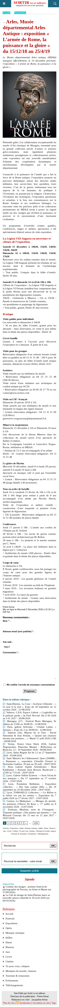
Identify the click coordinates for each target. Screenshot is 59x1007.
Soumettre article (29, 870)
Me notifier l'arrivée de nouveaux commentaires (31, 684)
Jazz (4, 831)
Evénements (32, 834)
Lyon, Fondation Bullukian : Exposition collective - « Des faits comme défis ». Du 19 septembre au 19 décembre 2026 (29, 787)
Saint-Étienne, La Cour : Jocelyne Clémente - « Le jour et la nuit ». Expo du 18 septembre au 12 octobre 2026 (29, 707)
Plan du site (8, 1003)
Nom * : (6, 621)
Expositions (20, 13)
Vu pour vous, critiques (27, 831)
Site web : (8, 642)
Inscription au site (41, 1003)
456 (36, 823)
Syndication (25, 1003)
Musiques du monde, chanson (46, 831)
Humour (52, 828)
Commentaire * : (11, 652)
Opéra (21, 828)
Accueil (6, 13)
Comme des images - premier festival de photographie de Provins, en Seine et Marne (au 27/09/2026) (27, 889)
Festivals (6, 828)
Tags (53, 1003)
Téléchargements (43, 834)
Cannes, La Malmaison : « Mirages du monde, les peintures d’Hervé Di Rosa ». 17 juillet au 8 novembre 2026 (29, 804)
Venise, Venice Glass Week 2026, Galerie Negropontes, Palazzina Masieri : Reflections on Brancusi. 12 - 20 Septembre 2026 (29, 747)
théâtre (41, 828)
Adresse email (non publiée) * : (18, 631)
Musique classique (31, 828)
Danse (46, 828)
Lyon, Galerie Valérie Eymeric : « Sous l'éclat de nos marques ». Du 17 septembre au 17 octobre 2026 (29, 778)
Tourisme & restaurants (19, 834)
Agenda (29, 879)
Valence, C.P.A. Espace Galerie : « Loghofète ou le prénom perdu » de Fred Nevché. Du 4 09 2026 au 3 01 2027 (29, 715)
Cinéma (15, 831)
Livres (9, 831)
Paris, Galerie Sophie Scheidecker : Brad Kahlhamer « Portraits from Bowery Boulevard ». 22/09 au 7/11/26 (29, 770)
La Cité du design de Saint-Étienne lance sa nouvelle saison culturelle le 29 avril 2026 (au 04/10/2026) (26, 898)
